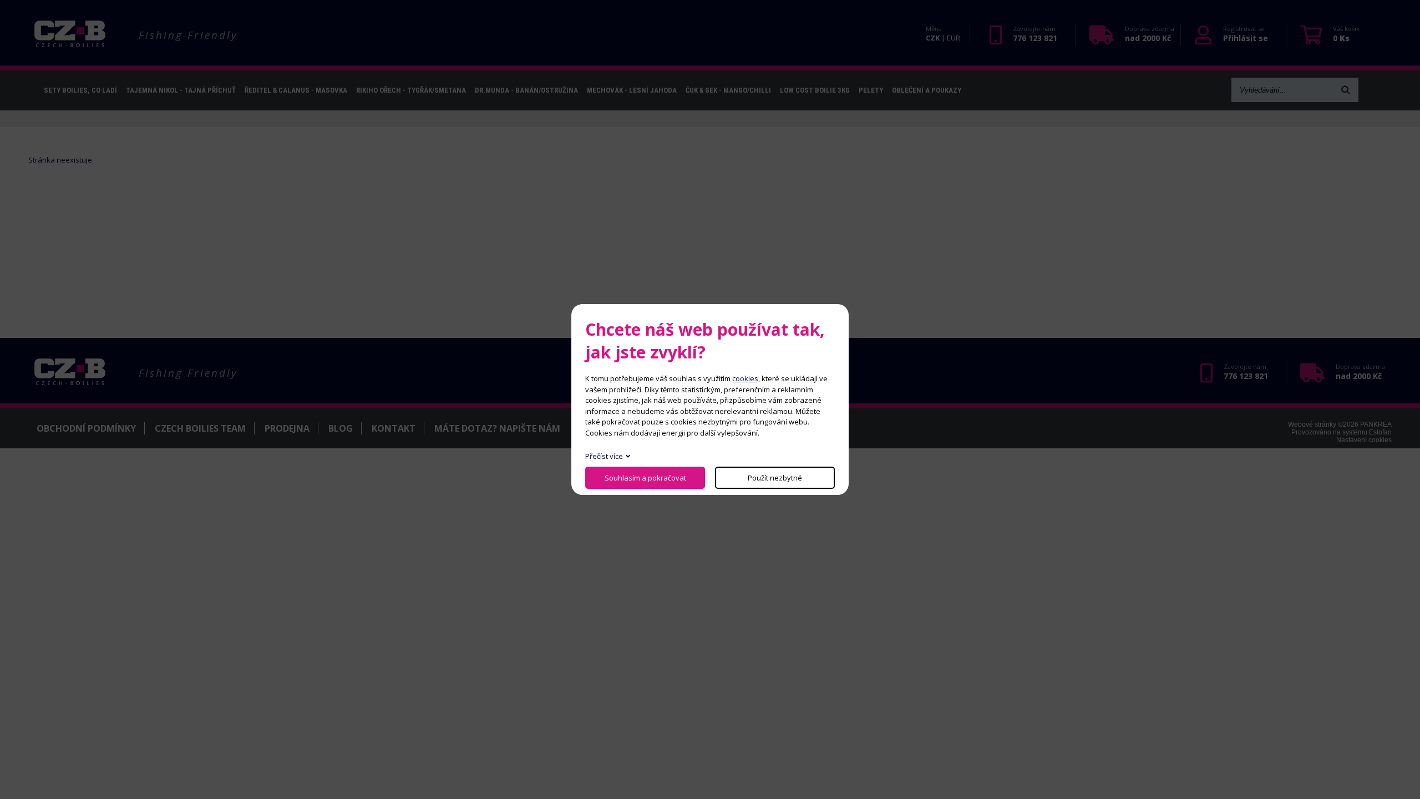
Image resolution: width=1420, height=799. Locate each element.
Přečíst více (604, 456)
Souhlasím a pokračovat (645, 478)
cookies (745, 378)
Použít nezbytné (775, 478)
